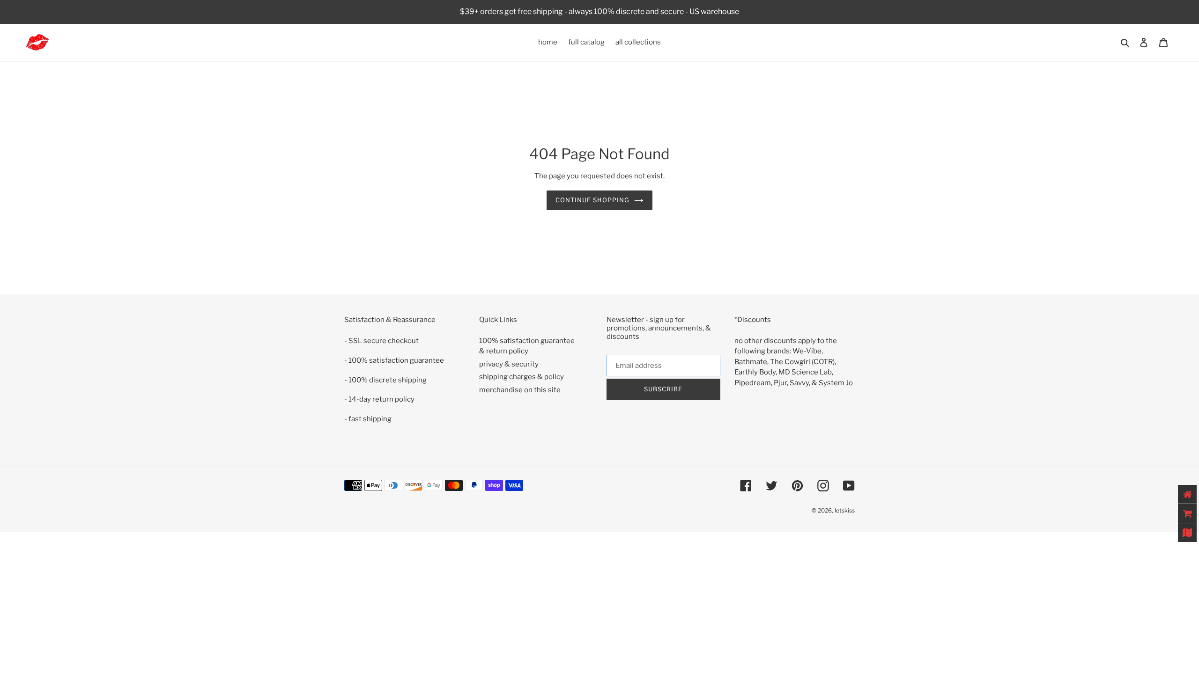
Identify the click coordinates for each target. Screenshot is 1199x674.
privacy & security (509, 364)
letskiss (845, 510)
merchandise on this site (520, 390)
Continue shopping (592, 200)
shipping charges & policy (521, 377)
